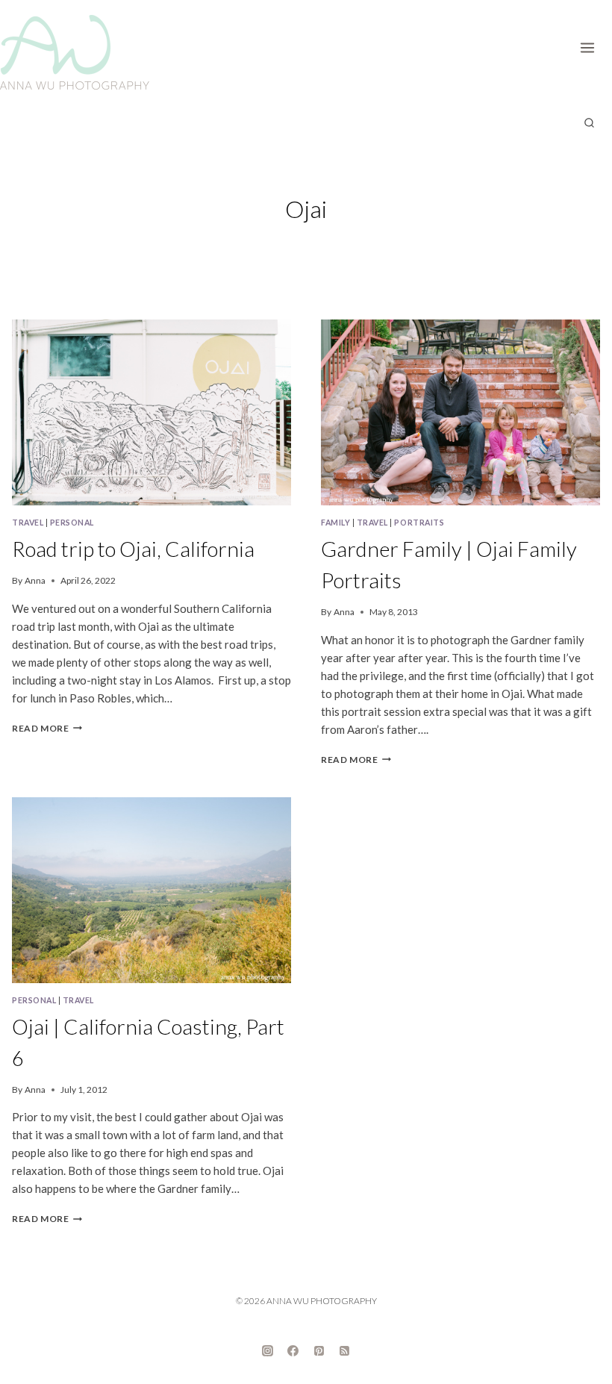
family (335, 522)
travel (27, 522)
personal (72, 522)
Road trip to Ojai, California (133, 548)
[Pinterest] (318, 1350)
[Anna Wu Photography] (74, 52)
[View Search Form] (589, 123)
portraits (419, 522)
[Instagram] (267, 1350)
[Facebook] (293, 1350)
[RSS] (345, 1350)
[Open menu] (592, 44)
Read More (47, 728)
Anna (35, 580)
